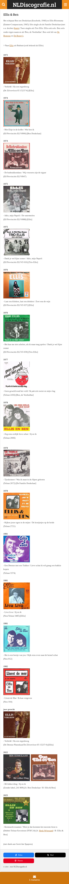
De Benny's (18, 36)
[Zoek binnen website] (3, 4)
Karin (16, 28)
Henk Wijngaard (46, 830)
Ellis (11, 45)
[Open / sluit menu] (65, 4)
